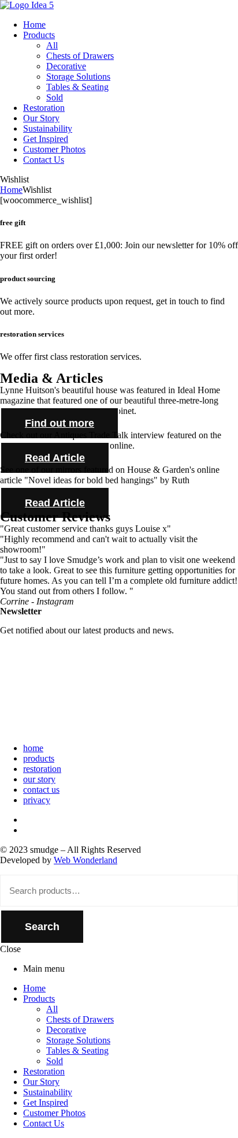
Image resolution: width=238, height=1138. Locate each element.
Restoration (44, 1071)
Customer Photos (54, 1113)
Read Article (55, 458)
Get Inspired (45, 1102)
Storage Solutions (78, 1040)
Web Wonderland (85, 860)
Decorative (66, 1030)
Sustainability (47, 1092)
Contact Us (43, 1123)
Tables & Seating (77, 1050)
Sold (54, 1061)
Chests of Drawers (80, 1019)
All (52, 1009)
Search (42, 926)
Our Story (41, 1082)
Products (39, 998)
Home (11, 190)
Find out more (59, 423)
